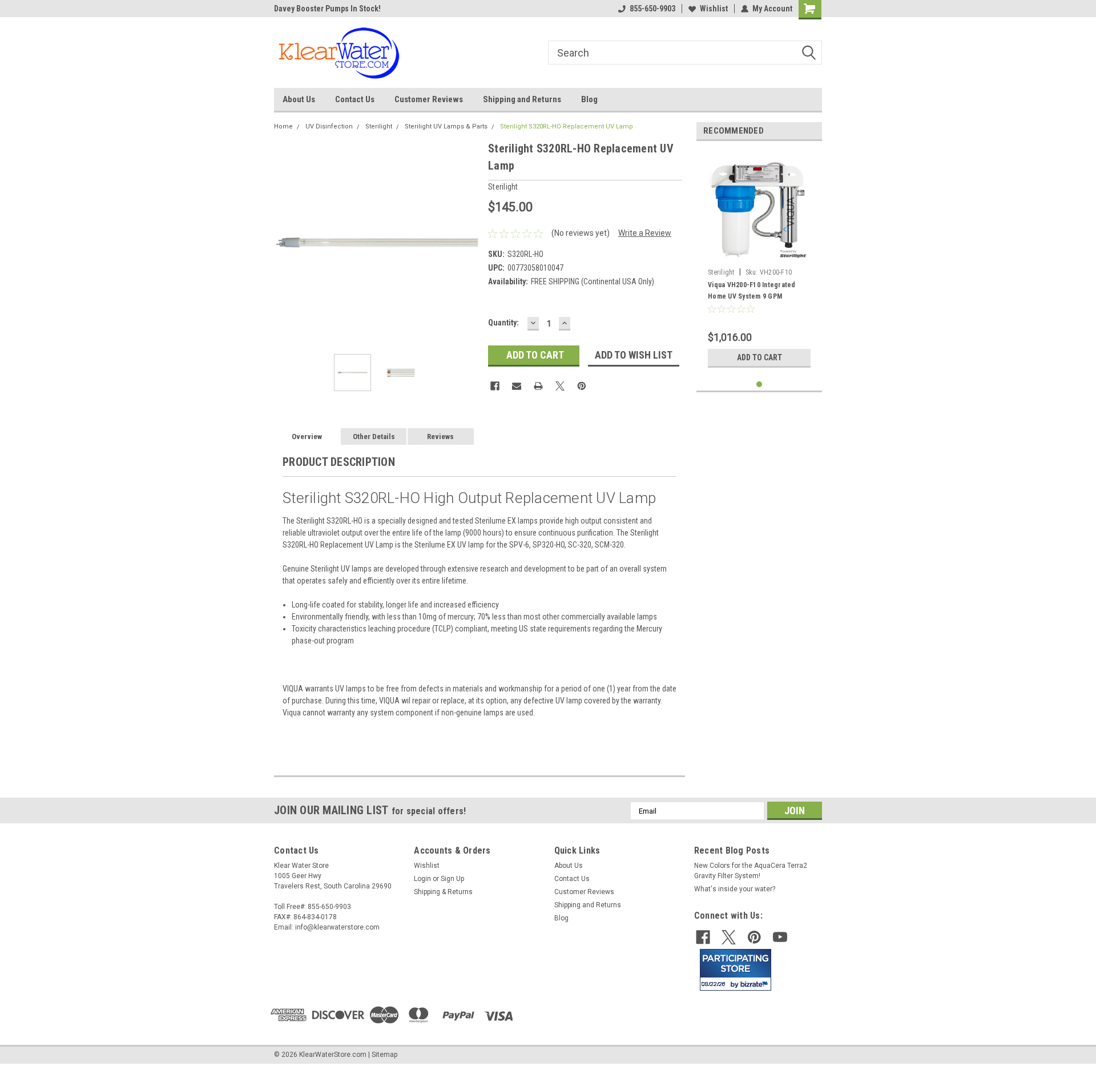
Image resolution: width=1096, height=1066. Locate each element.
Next (468, 242)
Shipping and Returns (522, 99)
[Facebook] (494, 386)
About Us (299, 99)
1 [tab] (759, 384)
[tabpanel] (759, 261)
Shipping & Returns (443, 892)
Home (283, 126)
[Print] (538, 386)
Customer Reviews (428, 99)
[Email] (516, 386)
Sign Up (452, 879)
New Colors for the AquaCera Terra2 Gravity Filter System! (750, 871)
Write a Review (644, 233)
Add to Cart (759, 357)
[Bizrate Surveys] (755, 984)
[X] (560, 386)
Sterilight (378, 126)
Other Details (374, 436)
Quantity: (503, 322)
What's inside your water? (734, 889)
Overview (307, 436)
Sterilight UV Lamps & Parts (446, 126)
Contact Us (354, 99)
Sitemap (384, 1055)
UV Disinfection (329, 126)
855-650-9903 (652, 8)
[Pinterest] (581, 386)
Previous (285, 242)
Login (422, 879)
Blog (589, 99)
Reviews (440, 436)
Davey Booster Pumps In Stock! (327, 8)
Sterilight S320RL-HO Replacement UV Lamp (566, 126)
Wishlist (714, 8)
